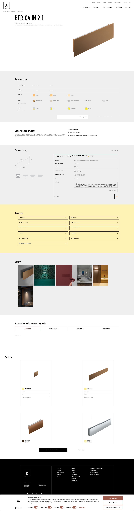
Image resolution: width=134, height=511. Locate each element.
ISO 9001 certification (94, 474)
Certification (110, 2)
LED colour (20, 94)
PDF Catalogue (74, 217)
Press (58, 476)
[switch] (50, 507)
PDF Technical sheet (23, 222)
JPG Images (21, 217)
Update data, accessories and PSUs (104, 116)
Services (104, 2)
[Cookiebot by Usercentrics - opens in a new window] (18, 508)
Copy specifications (112, 190)
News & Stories (108, 7)
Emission (20, 89)
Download (119, 7)
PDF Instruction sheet (75, 222)
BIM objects (73, 233)
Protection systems (118, 2)
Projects (96, 7)
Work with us (74, 480)
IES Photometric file (75, 238)
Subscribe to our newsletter (96, 468)
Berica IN (14, 11)
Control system (21, 85)
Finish (19, 100)
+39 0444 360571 (42, 484)
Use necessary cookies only (113, 507)
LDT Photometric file (23, 238)
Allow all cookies (113, 498)
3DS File (21, 233)
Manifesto (98, 2)
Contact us (125, 2)
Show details (82, 507)
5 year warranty (93, 470)
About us (93, 2)
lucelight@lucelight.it (42, 485)
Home (4, 11)
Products (85, 7)
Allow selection (113, 502)
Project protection (94, 472)
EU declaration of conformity (25, 243)
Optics (19, 108)
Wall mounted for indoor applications (23, 23)
